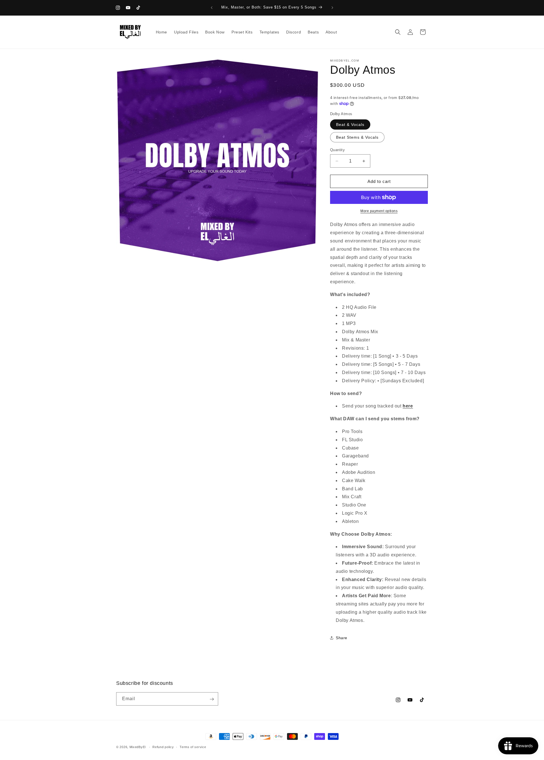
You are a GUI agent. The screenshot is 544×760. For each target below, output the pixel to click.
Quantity (337, 150)
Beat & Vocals (350, 124)
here (408, 406)
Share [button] (341, 638)
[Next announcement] (332, 7)
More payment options (379, 211)
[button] (398, 32)
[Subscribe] (211, 699)
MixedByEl (137, 747)
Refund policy (163, 747)
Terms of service (193, 747)
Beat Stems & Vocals (357, 137)
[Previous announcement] (211, 7)
